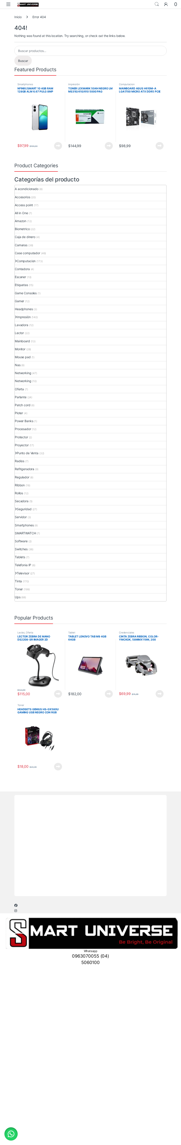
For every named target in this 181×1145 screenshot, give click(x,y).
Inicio (18, 17)
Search (156, 4)
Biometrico (22, 229)
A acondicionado (26, 189)
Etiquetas (21, 285)
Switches (21, 549)
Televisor (23, 573)
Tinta (18, 581)
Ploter (19, 413)
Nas (18, 365)
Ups (18, 597)
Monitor (20, 349)
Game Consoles (26, 293)
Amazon (20, 221)
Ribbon (20, 485)
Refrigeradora (24, 469)
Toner (19, 589)
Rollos (19, 493)
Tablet (71, 632)
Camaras (21, 245)
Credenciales (126, 632)
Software (21, 541)
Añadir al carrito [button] (108, 146)
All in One (21, 213)
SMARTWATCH (25, 533)
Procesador (23, 429)
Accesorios (22, 197)
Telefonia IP (23, 565)
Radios (19, 461)
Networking (23, 373)
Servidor (21, 517)
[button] (11, 1134)
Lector (19, 333)
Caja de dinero (25, 237)
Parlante (20, 397)
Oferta (19, 389)
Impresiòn (74, 84)
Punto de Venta (27, 453)
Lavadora (21, 325)
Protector (21, 437)
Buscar (23, 61)
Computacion (126, 84)
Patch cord (22, 405)
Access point (24, 205)
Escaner (20, 277)
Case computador (27, 253)
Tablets (20, 557)
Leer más (58, 146)
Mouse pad (23, 357)
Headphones (24, 309)
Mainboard (22, 341)
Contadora (22, 269)
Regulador (22, 477)
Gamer (19, 301)
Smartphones (25, 84)
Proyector (22, 445)
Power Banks (24, 421)
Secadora (21, 501)
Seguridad (24, 509)
